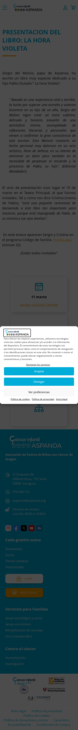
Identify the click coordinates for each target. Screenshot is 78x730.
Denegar (39, 381)
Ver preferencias (39, 392)
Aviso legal (61, 399)
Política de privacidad (43, 399)
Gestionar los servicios (38, 364)
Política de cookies (20, 399)
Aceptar (39, 371)
